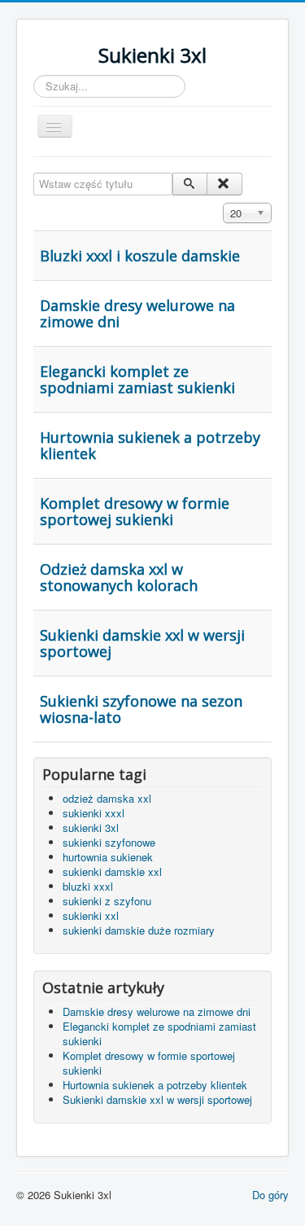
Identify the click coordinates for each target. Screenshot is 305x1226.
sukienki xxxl (93, 813)
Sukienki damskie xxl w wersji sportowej (142, 643)
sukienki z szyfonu (107, 901)
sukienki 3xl (91, 827)
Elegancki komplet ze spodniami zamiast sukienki (137, 379)
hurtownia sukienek (108, 857)
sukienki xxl (91, 915)
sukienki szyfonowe (109, 842)
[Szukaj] (189, 184)
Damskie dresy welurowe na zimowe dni (137, 313)
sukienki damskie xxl (112, 871)
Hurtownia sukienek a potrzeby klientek (150, 445)
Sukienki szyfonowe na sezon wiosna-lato (141, 709)
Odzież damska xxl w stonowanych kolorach (119, 577)
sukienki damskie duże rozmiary (139, 930)
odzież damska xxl (107, 798)
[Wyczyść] (224, 184)
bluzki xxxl (88, 886)
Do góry (270, 1194)
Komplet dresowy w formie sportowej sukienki (134, 511)
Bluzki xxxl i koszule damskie (140, 255)
